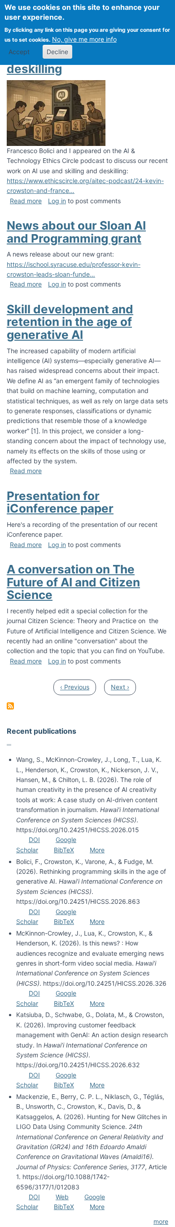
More (97, 850)
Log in (57, 201)
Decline (57, 52)
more (160, 1221)
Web (62, 1197)
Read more (26, 201)
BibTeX (64, 850)
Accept (19, 52)
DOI (34, 839)
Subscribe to (10, 706)
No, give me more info (84, 39)
